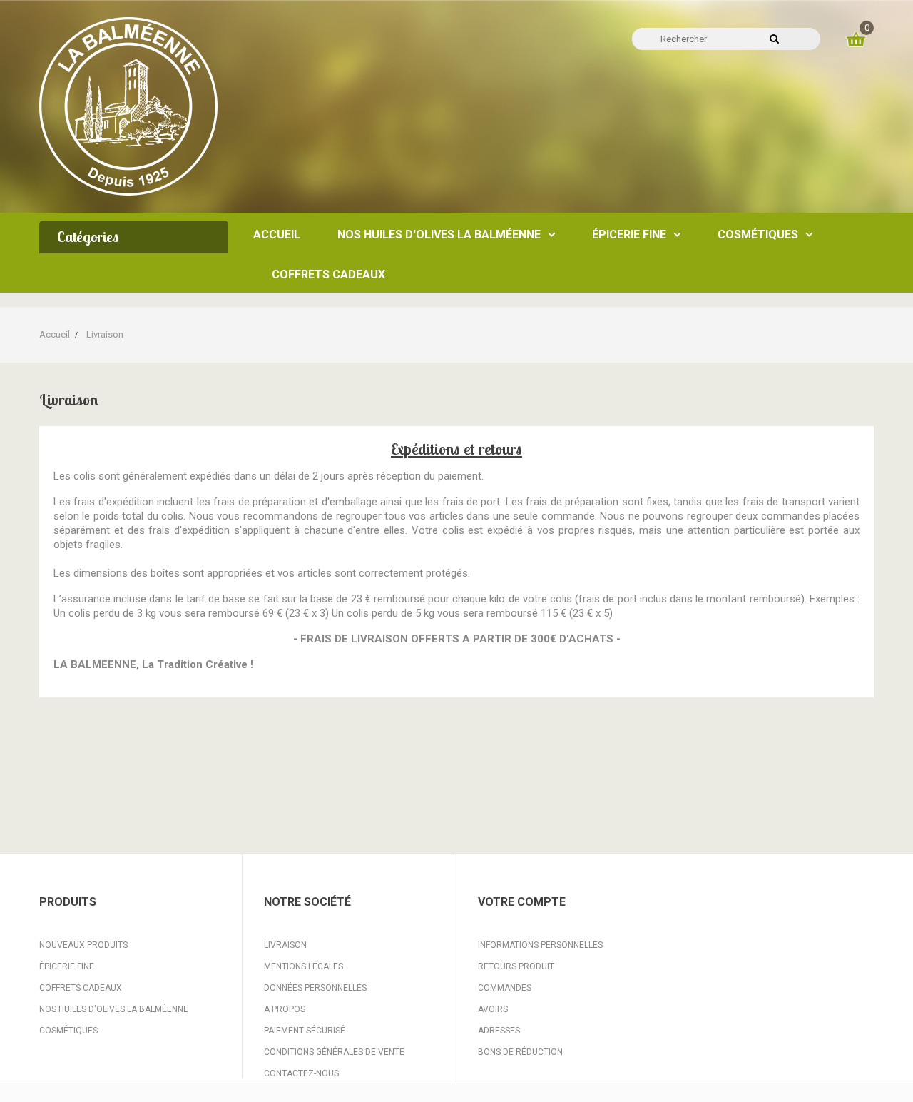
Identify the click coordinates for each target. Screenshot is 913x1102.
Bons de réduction (520, 1052)
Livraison (285, 945)
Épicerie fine (66, 966)
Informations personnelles (540, 945)
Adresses (499, 1031)
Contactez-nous (301, 1073)
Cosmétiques (68, 1031)
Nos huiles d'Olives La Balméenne (113, 1009)
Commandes (504, 988)
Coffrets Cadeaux (80, 988)
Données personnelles (315, 988)
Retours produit (516, 966)
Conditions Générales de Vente (334, 1052)
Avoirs (493, 1009)
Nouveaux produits (83, 945)
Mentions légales (303, 966)
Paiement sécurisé (304, 1031)
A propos (284, 1009)
